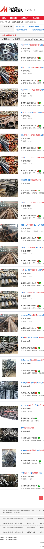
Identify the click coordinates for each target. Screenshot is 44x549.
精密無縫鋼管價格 (11, 537)
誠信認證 (17, 39)
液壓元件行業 (31, 532)
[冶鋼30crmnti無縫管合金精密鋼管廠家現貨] (9, 210)
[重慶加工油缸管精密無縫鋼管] (9, 187)
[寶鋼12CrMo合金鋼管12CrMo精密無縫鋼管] (9, 120)
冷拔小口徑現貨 (31, 473)
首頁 (4, 18)
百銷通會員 (6, 39)
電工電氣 (36, 18)
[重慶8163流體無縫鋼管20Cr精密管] (9, 368)
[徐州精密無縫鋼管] (9, 435)
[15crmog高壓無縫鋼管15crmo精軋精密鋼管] (9, 323)
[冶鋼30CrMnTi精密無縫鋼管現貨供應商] (9, 75)
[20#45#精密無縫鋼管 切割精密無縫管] (9, 458)
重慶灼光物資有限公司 (28, 190)
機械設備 (13, 18)
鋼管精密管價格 (34, 26)
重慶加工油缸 (31, 180)
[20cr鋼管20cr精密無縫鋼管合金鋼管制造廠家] (9, 142)
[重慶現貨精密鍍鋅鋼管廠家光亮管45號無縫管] (9, 390)
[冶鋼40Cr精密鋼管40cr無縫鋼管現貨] (9, 300)
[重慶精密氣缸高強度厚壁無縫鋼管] (9, 345)
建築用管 (28, 48)
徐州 (27, 428)
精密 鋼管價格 (20, 26)
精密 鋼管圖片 (31, 523)
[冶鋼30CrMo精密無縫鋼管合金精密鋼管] (9, 52)
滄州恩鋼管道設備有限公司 (29, 486)
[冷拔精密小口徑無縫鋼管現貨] (9, 480)
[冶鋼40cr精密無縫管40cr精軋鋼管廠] (9, 255)
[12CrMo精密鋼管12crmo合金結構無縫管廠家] (9, 232)
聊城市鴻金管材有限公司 (28, 58)
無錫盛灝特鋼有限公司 (28, 418)
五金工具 (24, 18)
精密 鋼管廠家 (31, 528)
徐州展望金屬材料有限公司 (29, 438)
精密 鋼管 (30, 519)
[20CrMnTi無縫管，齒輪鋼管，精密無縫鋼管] (9, 413)
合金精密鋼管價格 (21, 30)
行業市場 (31, 10)
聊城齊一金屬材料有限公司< (29, 461)
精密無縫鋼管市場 (17, 22)
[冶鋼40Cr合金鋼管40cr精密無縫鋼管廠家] (9, 165)
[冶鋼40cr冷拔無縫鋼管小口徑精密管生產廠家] (9, 277)
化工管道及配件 (30, 476)
